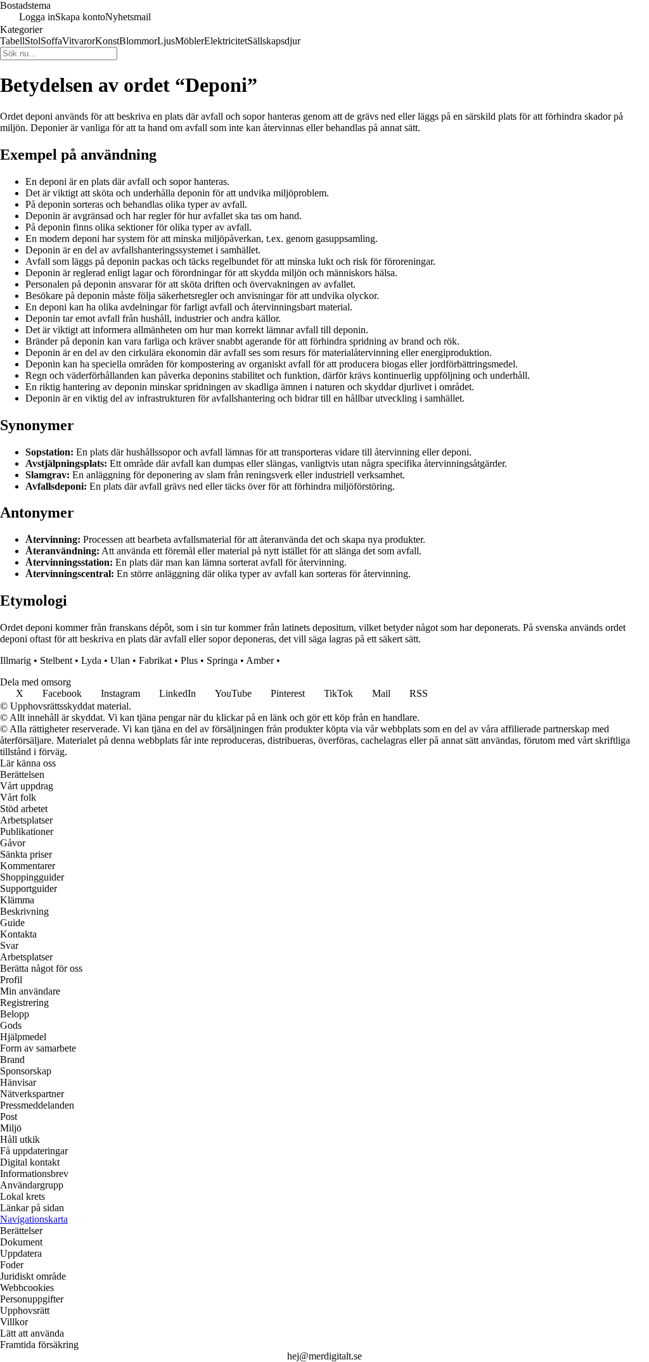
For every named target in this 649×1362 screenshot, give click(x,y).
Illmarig (15, 660)
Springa (222, 660)
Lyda (91, 660)
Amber (260, 660)
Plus (189, 660)
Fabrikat (155, 660)
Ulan (120, 660)
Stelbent (56, 660)
